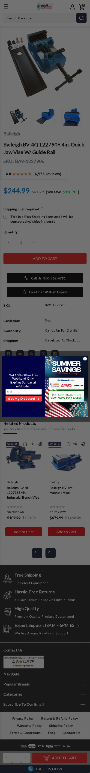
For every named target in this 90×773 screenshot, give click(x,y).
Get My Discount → (23, 398)
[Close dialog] (85, 359)
